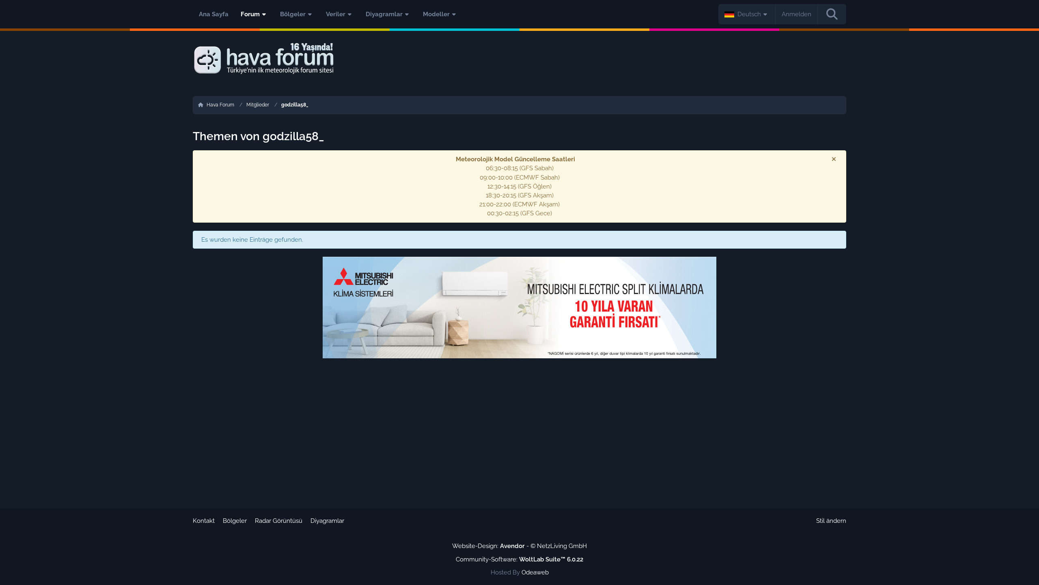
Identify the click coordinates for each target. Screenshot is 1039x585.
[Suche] (832, 14)
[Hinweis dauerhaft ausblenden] (834, 159)
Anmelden (796, 14)
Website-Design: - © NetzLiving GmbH (519, 546)
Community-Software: (519, 559)
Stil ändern (831, 520)
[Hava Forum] (519, 58)
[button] (747, 14)
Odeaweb (535, 572)
